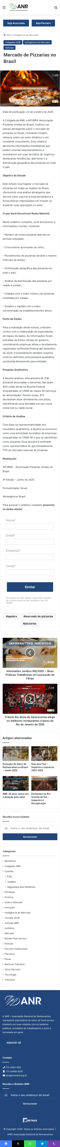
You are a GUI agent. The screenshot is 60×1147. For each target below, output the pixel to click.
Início (9, 35)
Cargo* (11, 566)
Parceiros (10, 954)
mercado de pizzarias (39, 616)
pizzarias (30, 623)
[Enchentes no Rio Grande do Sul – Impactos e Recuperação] (44, 783)
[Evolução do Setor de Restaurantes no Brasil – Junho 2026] (16, 753)
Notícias (9, 47)
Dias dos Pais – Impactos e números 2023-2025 (42, 767)
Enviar (30, 587)
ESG (9, 876)
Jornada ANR (12, 923)
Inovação (10, 907)
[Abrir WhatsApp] (52, 1139)
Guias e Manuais (13, 902)
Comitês (9, 871)
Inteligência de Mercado (25, 35)
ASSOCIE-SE (14, 1042)
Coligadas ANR (12, 42)
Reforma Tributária (15, 964)
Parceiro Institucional (16, 948)
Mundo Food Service (16, 938)
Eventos (9, 897)
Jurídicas (9, 928)
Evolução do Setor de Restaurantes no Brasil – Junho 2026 (15, 767)
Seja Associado (16, 23)
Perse (8, 959)
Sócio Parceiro (12, 969)
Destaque (10, 892)
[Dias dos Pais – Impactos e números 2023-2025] (44, 753)
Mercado (9, 933)
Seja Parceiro (43, 23)
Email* (10, 535)
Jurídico (11, 881)
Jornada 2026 (12, 917)
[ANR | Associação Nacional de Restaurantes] (18, 7)
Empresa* (13, 550)
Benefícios (10, 861)
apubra (12, 616)
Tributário (10, 979)
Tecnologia (10, 974)
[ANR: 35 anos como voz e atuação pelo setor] (16, 783)
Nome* (11, 520)
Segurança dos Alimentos (21, 886)
